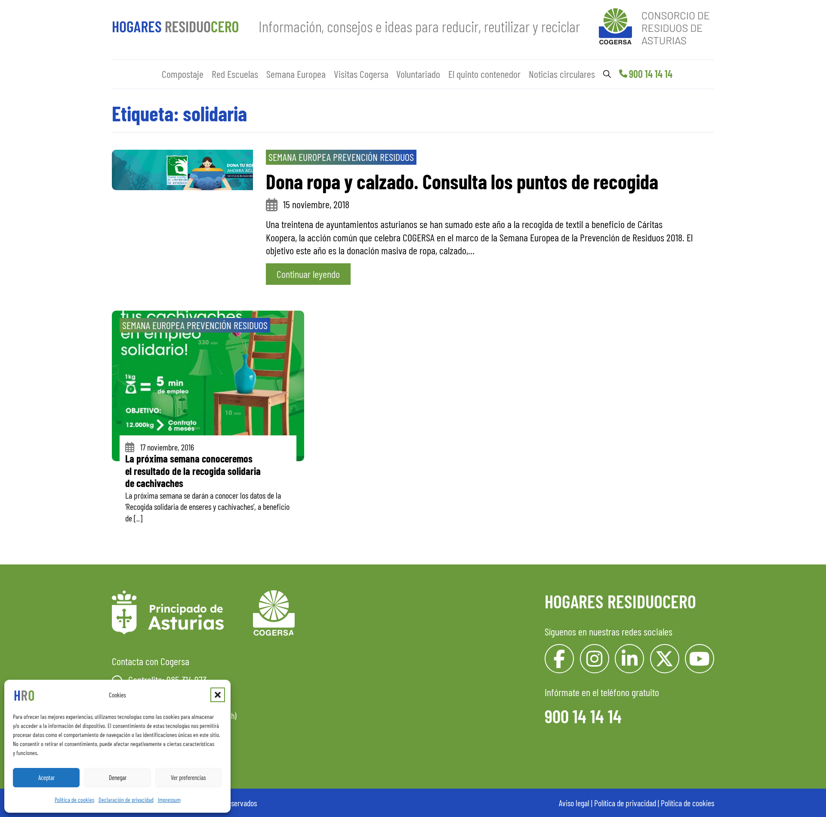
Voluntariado (418, 74)
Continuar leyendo (308, 274)
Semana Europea (296, 74)
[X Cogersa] (664, 658)
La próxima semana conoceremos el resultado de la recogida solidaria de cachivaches (193, 471)
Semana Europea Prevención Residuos (341, 157)
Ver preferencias (188, 777)
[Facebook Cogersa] (559, 658)
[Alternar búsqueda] (607, 74)
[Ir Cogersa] (656, 24)
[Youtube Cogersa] (699, 658)
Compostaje (182, 74)
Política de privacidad (625, 803)
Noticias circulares (562, 74)
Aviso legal (574, 803)
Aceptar (46, 777)
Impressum (169, 799)
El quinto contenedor (484, 74)
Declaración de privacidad (126, 799)
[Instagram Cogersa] (594, 658)
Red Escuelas (235, 74)
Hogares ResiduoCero (620, 601)
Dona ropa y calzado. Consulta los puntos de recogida (462, 181)
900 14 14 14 (650, 74)
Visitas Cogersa (361, 74)
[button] (217, 695)
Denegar (117, 777)
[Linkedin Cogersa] (629, 658)
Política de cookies (74, 799)
